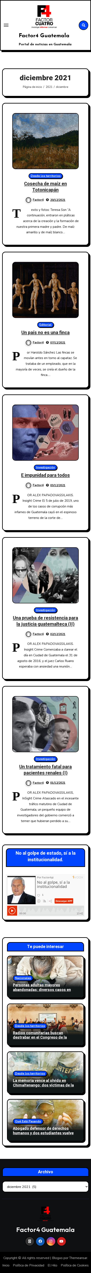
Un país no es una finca (45, 332)
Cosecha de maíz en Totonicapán (45, 186)
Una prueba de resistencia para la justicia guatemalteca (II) (45, 621)
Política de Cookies (75, 1265)
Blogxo (57, 1258)
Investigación (45, 467)
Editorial (45, 325)
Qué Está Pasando (28, 1121)
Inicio (6, 1265)
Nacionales (23, 978)
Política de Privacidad (28, 1265)
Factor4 (38, 200)
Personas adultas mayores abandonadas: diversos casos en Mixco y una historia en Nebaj (42, 989)
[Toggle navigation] (6, 25)
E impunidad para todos (45, 475)
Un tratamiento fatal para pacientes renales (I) (45, 769)
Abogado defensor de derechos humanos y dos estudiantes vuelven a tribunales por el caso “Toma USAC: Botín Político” (44, 1135)
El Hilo (52, 1265)
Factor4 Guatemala (44, 36)
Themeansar (78, 1258)
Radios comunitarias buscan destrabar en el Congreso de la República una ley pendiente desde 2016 (43, 1040)
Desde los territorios (46, 176)
